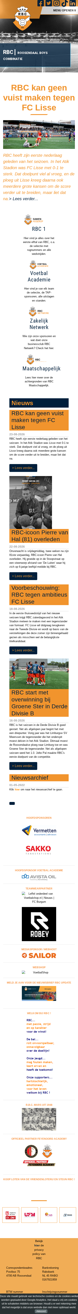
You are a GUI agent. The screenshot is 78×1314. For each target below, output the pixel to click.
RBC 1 (39, 229)
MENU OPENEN (63, 10)
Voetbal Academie (39, 276)
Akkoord (41, 1311)
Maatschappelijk (41, 368)
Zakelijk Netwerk (39, 324)
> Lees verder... (23, 198)
